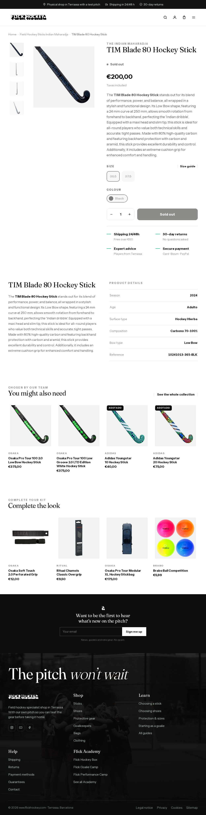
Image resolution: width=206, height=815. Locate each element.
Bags (77, 733)
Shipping (14, 760)
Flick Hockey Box (85, 760)
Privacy (162, 808)
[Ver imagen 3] (16, 88)
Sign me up (134, 631)
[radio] (113, 176)
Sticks (77, 703)
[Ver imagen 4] (16, 108)
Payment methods (21, 774)
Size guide (187, 166)
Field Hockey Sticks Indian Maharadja (44, 34)
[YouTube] (20, 727)
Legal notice (144, 808)
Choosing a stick (150, 703)
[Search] (165, 17)
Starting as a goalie (152, 726)
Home (12, 34)
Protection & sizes (152, 718)
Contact (14, 789)
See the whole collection (176, 394)
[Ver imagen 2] (16, 69)
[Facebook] (29, 727)
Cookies (176, 808)
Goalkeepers (82, 726)
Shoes (77, 711)
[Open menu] (193, 17)
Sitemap (192, 808)
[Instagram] (11, 727)
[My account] (174, 17)
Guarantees (16, 782)
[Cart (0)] (184, 17)
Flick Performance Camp (90, 774)
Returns (13, 767)
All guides (145, 733)
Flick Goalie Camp (85, 767)
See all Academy (84, 782)
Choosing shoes (150, 711)
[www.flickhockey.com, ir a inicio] (28, 17)
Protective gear (84, 718)
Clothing (79, 740)
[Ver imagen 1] (16, 50)
